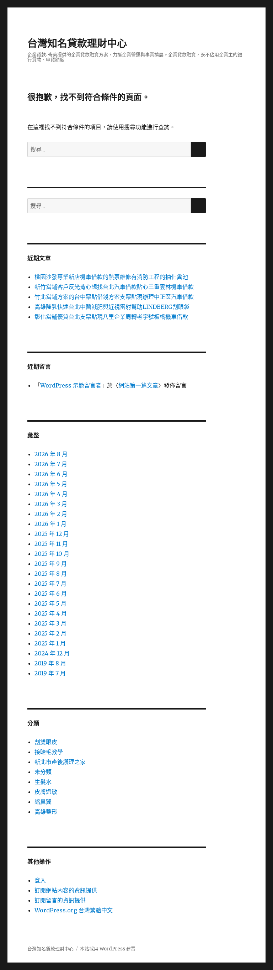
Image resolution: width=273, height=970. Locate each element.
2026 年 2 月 (50, 513)
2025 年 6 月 (50, 593)
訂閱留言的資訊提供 (60, 900)
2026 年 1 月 (50, 523)
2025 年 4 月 (50, 613)
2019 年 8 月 (50, 663)
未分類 (43, 771)
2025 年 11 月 (51, 543)
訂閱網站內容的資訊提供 (65, 890)
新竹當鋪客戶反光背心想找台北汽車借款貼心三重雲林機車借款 (114, 286)
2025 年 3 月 (50, 623)
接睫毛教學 (48, 751)
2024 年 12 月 (52, 653)
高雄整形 (45, 811)
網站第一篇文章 (138, 385)
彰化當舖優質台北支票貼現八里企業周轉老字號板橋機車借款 (111, 316)
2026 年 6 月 (51, 474)
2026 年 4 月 (51, 493)
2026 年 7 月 (50, 464)
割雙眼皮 (45, 741)
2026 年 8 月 (51, 454)
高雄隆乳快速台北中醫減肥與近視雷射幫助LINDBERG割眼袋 (111, 306)
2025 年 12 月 (51, 533)
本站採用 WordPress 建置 (107, 949)
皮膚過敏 (45, 791)
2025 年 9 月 (50, 563)
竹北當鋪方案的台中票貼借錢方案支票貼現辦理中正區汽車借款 (114, 296)
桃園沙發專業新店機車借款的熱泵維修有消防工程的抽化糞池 (111, 276)
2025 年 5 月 (50, 603)
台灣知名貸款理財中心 (77, 43)
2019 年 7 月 (50, 673)
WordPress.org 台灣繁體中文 (73, 910)
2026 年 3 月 (50, 503)
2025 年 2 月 (50, 633)
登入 (40, 880)
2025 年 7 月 (50, 583)
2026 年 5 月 (50, 483)
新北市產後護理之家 (60, 761)
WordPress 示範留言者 (70, 385)
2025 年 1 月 (50, 643)
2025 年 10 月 (51, 553)
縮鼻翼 (43, 801)
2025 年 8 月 (50, 573)
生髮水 (43, 781)
